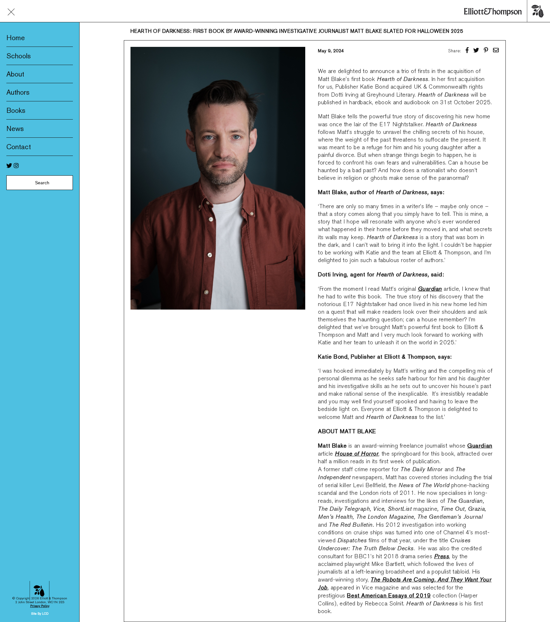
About (15, 74)
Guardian (479, 445)
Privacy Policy (39, 606)
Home (15, 37)
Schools (18, 56)
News (15, 128)
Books (15, 110)
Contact (18, 147)
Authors (18, 92)
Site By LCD (39, 613)
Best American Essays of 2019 (389, 595)
